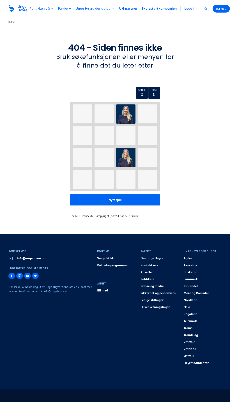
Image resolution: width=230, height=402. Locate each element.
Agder (188, 258)
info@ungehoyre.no (31, 258)
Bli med (102, 290)
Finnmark (191, 279)
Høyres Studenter (196, 363)
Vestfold (189, 342)
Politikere (147, 279)
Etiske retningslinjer (155, 307)
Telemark (190, 321)
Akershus (190, 265)
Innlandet (191, 286)
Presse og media (152, 286)
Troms (188, 328)
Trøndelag (191, 335)
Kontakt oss (149, 265)
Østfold (189, 356)
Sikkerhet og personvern (158, 293)
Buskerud (190, 272)
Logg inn (191, 8)
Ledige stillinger (152, 300)
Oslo (187, 307)
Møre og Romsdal (196, 293)
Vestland (190, 349)
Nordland (190, 300)
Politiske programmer (113, 265)
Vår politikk (105, 258)
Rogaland (190, 314)
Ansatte (146, 272)
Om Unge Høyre (152, 258)
